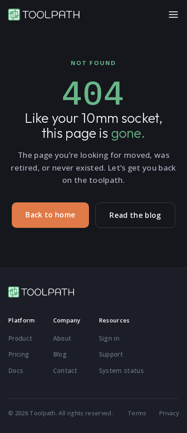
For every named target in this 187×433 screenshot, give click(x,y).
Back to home (50, 215)
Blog (60, 354)
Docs (15, 371)
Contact (65, 371)
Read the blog (135, 215)
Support (111, 354)
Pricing (18, 354)
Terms (137, 413)
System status (121, 371)
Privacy (169, 413)
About (62, 338)
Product (20, 338)
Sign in (109, 338)
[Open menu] (173, 14)
